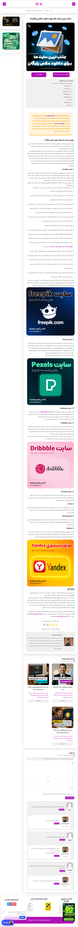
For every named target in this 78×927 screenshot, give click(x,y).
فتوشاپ (47, 11)
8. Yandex (69, 105)
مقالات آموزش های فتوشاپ (35, 614)
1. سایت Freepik (68, 86)
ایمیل (48, 781)
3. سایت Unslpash (67, 92)
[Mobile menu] (73, 4)
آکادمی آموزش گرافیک (45, 412)
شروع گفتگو (22, 917)
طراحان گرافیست (50, 116)
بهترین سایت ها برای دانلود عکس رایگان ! (62, 83)
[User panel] (4, 4)
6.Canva (70, 100)
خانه (51, 11)
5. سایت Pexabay (67, 97)
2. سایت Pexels (68, 89)
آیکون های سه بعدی (67, 247)
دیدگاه (72, 763)
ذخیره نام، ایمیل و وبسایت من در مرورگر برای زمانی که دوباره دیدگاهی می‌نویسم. (57, 794)
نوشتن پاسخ (61, 809)
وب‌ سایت (71, 787)
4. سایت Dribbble (67, 94)
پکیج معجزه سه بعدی (56, 247)
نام (72, 781)
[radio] (56, 625)
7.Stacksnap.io (68, 103)
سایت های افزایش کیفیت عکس (51, 853)
